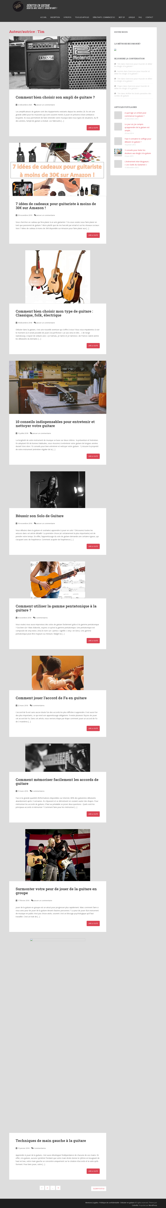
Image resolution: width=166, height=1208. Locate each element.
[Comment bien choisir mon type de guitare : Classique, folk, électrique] (57, 276)
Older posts (98, 1189)
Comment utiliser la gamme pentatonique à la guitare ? (56, 608)
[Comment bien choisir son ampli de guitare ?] (57, 62)
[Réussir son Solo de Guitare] (57, 489)
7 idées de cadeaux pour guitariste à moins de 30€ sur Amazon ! (56, 205)
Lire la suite (93, 128)
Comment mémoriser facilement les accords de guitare (57, 781)
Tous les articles (82, 17)
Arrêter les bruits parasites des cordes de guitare (132, 94)
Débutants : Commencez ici (104, 17)
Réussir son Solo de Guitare (40, 515)
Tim (119, 64)
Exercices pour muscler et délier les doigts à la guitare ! (133, 65)
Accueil (43, 17)
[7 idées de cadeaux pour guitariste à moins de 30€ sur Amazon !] (57, 169)
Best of (122, 17)
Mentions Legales (92, 1203)
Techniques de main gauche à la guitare (51, 1140)
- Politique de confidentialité (109, 1203)
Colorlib (135, 1205)
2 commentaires (41, 617)
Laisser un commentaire (45, 105)
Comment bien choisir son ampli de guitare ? (55, 97)
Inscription (55, 17)
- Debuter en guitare (127, 1203)
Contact (149, 17)
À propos (67, 17)
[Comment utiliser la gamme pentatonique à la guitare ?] (57, 579)
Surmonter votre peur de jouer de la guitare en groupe (56, 890)
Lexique (132, 17)
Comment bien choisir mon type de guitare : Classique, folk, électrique (54, 313)
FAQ (140, 17)
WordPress (153, 1205)
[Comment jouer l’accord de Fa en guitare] (57, 673)
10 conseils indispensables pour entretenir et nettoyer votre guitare (55, 423)
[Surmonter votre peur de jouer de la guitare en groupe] (57, 855)
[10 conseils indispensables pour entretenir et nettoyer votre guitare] (57, 387)
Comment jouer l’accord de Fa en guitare (51, 697)
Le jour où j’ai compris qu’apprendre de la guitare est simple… (137, 127)
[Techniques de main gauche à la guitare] (57, 1036)
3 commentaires (39, 1148)
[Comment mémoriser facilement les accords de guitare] (57, 758)
